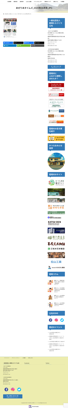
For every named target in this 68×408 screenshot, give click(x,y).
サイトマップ (6, 357)
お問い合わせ (30, 357)
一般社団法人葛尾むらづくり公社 (34, 402)
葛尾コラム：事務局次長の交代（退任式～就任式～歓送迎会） (59, 282)
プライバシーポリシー (16, 357)
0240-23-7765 (51, 43)
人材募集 (24, 357)
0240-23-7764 (53, 60)
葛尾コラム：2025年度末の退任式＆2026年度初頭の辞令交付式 (59, 289)
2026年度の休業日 (53, 332)
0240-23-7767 (53, 42)
